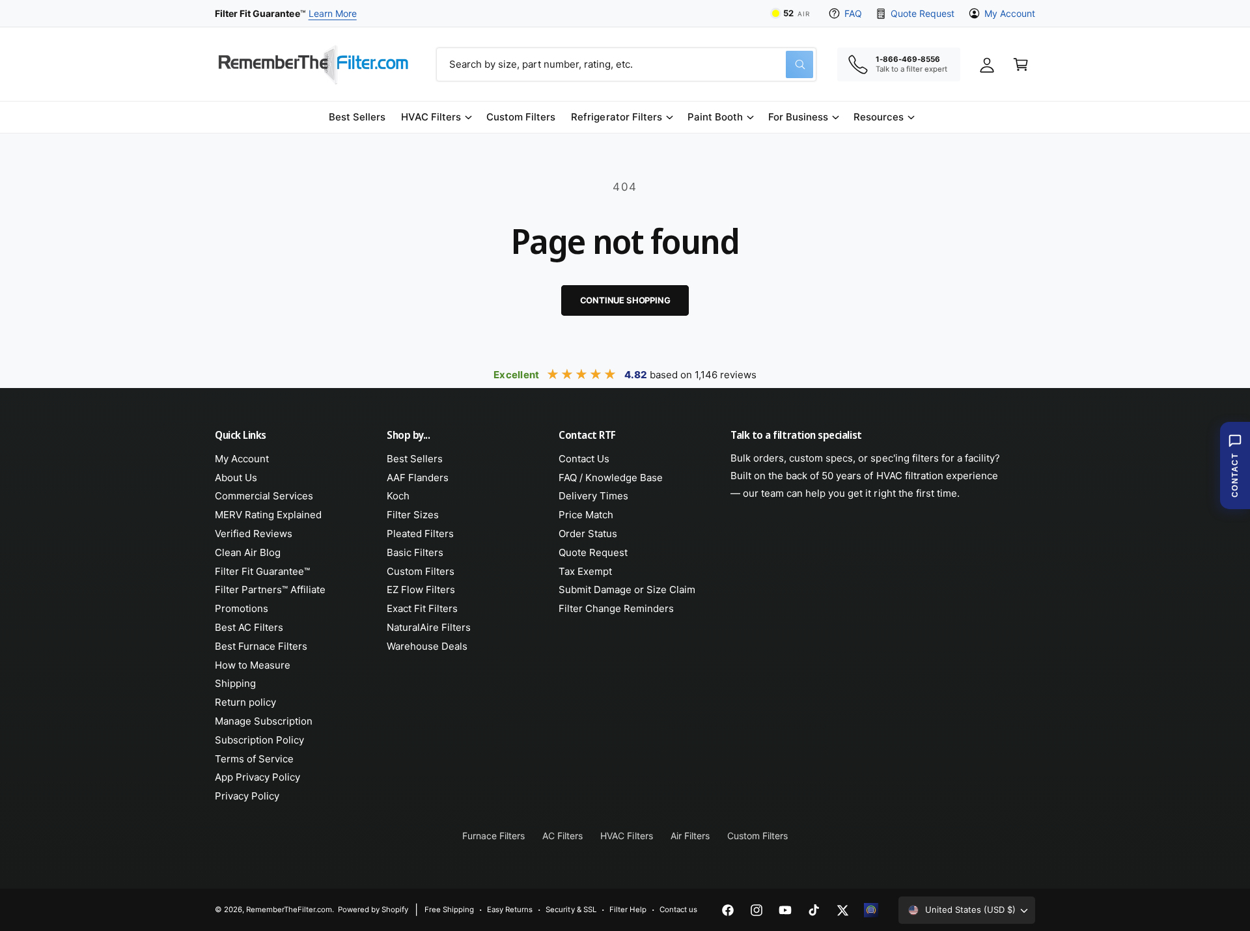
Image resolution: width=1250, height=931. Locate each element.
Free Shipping (449, 909)
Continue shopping (625, 300)
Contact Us (584, 458)
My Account (1009, 13)
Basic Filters (415, 552)
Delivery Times (593, 496)
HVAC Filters (431, 117)
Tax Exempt (585, 571)
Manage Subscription (263, 721)
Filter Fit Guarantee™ (262, 571)
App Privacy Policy (257, 777)
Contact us (678, 909)
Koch (398, 496)
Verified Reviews (253, 533)
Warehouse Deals (427, 646)
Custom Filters (420, 571)
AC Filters (562, 835)
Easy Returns (510, 909)
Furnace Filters (493, 835)
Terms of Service (254, 759)
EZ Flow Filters (421, 589)
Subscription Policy (259, 740)
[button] (436, 117)
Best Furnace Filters (261, 646)
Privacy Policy (247, 796)
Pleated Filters (420, 533)
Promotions (241, 608)
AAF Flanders (418, 477)
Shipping (235, 683)
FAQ (853, 13)
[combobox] (626, 64)
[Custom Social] (871, 910)
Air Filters (690, 835)
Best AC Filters (249, 627)
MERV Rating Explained (268, 514)
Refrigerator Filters (616, 117)
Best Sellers (415, 458)
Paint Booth (715, 117)
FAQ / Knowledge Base (611, 477)
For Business (798, 117)
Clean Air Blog (248, 552)
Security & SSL (571, 909)
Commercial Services (264, 496)
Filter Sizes (413, 514)
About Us (236, 477)
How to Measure (252, 665)
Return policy (245, 702)
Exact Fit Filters (422, 608)
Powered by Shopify (373, 909)
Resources (879, 117)
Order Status (588, 533)
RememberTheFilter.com (289, 909)
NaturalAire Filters (429, 627)
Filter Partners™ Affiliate (270, 589)
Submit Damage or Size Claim (627, 589)
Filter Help (627, 909)
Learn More (333, 13)
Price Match (586, 514)
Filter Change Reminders (616, 608)
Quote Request (922, 13)
